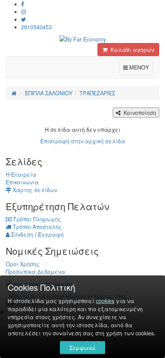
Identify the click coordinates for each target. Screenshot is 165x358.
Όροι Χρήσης (23, 264)
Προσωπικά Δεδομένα (35, 271)
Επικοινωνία (22, 182)
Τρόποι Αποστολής (36, 226)
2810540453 (36, 27)
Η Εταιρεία (21, 174)
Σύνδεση (21, 234)
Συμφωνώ (82, 347)
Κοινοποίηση (138, 112)
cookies (105, 301)
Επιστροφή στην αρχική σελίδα (82, 141)
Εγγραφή (51, 234)
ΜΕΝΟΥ (140, 67)
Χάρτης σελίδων (34, 190)
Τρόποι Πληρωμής (36, 219)
